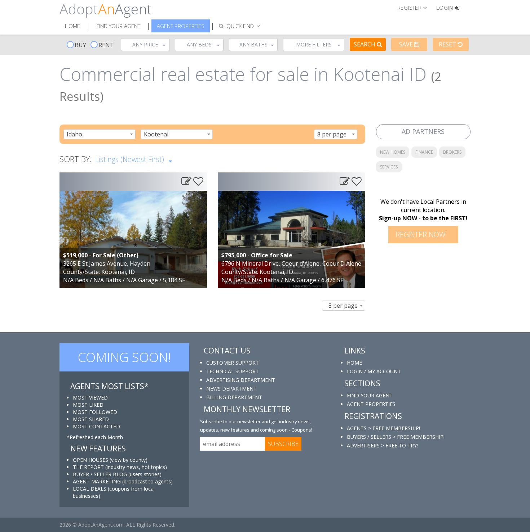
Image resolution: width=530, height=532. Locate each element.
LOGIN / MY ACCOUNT (374, 371)
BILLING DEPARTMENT (234, 397)
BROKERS (452, 152)
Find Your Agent (118, 26)
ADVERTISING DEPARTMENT (240, 380)
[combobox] (99, 134)
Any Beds (199, 44)
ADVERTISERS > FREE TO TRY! (382, 445)
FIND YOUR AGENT (370, 395)
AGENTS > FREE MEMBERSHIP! (383, 428)
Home (72, 26)
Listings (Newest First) (130, 159)
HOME (354, 362)
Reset (448, 44)
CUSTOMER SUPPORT (232, 362)
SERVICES (389, 167)
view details (133, 231)
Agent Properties (180, 26)
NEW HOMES (392, 152)
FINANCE (424, 152)
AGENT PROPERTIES (371, 404)
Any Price (145, 44)
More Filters (314, 44)
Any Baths (253, 44)
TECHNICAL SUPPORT (232, 371)
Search (365, 44)
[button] (415, 7)
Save (406, 44)
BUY (80, 45)
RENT (106, 45)
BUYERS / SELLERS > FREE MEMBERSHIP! (396, 436)
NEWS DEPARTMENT (231, 388)
